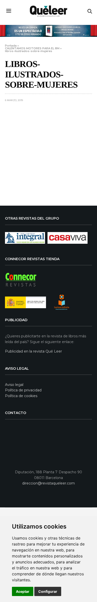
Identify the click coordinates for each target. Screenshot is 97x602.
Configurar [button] (47, 591)
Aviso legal (14, 384)
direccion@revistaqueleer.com (48, 483)
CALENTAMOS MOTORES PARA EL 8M (32, 48)
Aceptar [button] (22, 591)
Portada (11, 45)
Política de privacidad (23, 390)
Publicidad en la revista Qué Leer (33, 351)
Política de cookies (21, 396)
